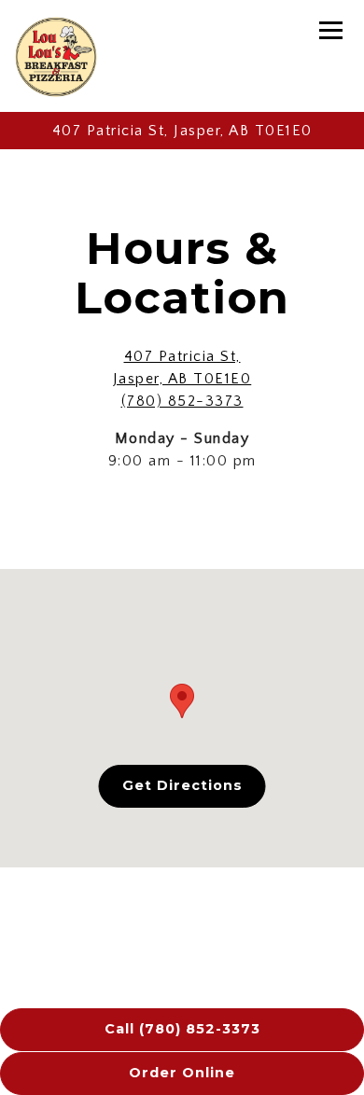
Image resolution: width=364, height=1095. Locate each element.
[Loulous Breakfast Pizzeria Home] (56, 56)
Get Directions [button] (182, 785)
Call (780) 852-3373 (182, 1028)
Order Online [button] (182, 1072)
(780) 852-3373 (182, 401)
